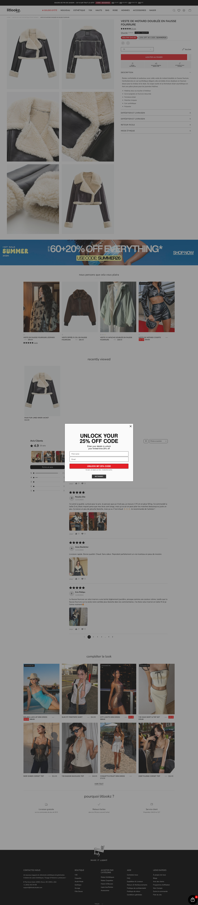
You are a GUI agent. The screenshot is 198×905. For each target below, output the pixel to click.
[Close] (130, 426)
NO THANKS (99, 476)
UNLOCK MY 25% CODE (99, 466)
